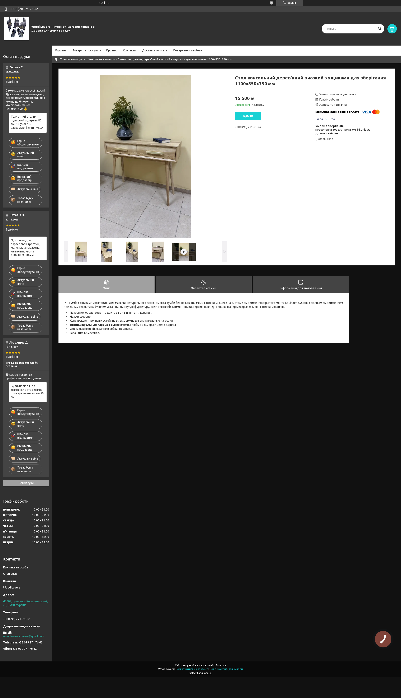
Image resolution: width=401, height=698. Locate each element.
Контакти (129, 50)
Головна (60, 50)
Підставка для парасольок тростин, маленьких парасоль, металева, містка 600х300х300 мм (25, 248)
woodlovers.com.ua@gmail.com (23, 636)
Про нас (111, 50)
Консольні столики (102, 59)
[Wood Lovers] (16, 28)
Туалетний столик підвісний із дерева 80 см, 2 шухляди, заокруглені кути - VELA (27, 122)
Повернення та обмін (187, 50)
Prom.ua (221, 665)
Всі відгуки (26, 483)
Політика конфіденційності (226, 669)
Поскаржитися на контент (192, 669)
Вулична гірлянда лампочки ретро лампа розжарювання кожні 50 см (27, 391)
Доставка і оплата (154, 50)
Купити (248, 116)
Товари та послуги (85, 50)
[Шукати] (379, 28)
